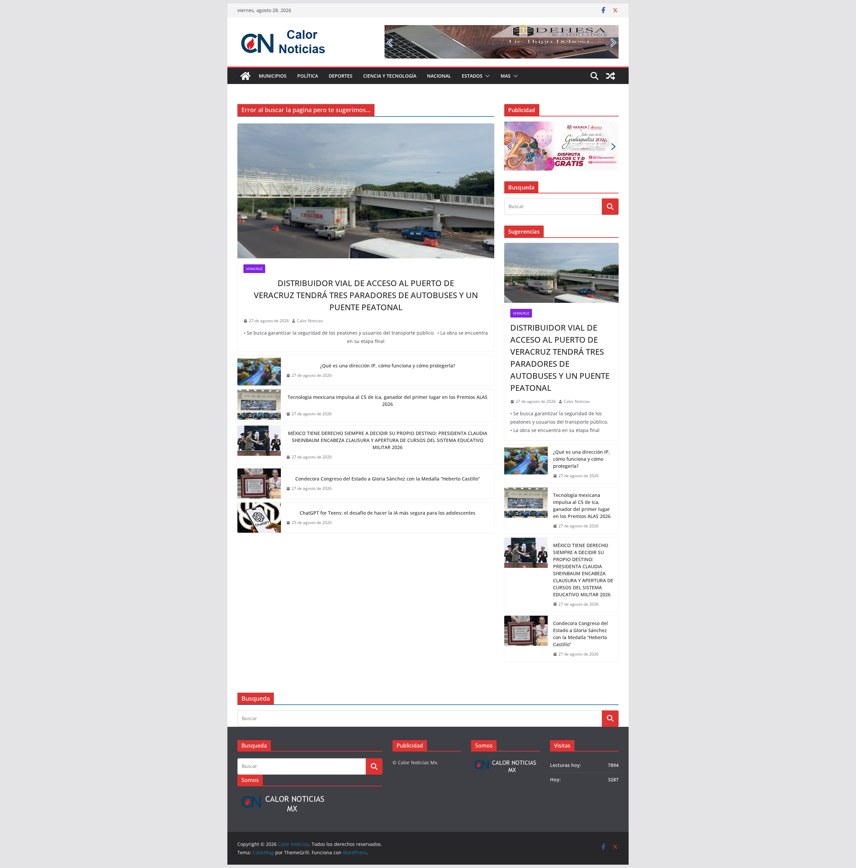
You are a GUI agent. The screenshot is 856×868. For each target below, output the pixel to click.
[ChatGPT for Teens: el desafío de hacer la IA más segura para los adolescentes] (259, 518)
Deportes (340, 76)
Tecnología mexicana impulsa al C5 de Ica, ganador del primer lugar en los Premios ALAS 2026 (388, 400)
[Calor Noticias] (245, 76)
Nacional (439, 76)
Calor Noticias (310, 321)
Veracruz (254, 268)
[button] (486, 76)
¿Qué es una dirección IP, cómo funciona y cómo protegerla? (387, 365)
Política (307, 76)
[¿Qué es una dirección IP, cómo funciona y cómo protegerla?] (259, 370)
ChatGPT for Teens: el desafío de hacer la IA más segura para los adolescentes (387, 513)
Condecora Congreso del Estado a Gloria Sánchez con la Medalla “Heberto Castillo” (387, 478)
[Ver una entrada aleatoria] (611, 76)
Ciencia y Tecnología (389, 76)
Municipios (273, 76)
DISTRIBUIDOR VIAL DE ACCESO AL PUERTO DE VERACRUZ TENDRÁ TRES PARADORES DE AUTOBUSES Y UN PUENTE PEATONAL (366, 295)
